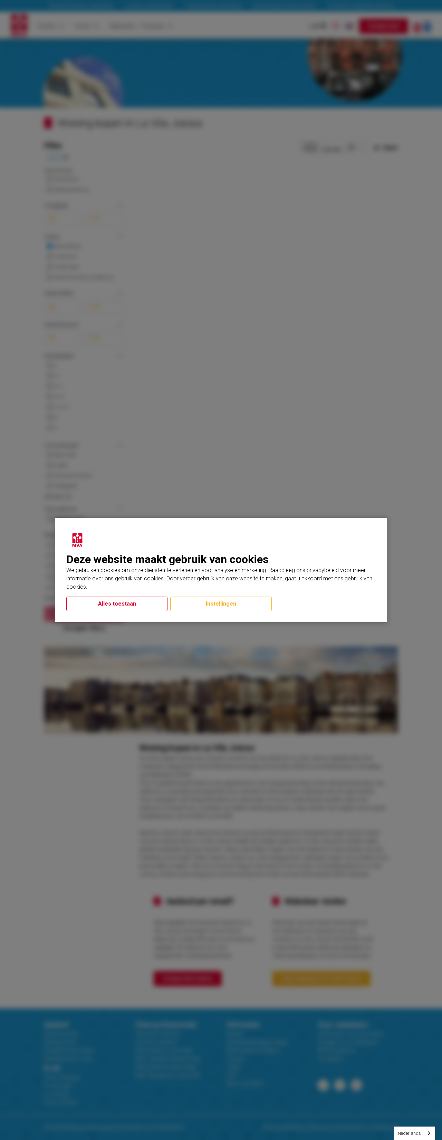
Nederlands (409, 1133)
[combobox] (414, 1133)
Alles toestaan (117, 603)
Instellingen (221, 603)
